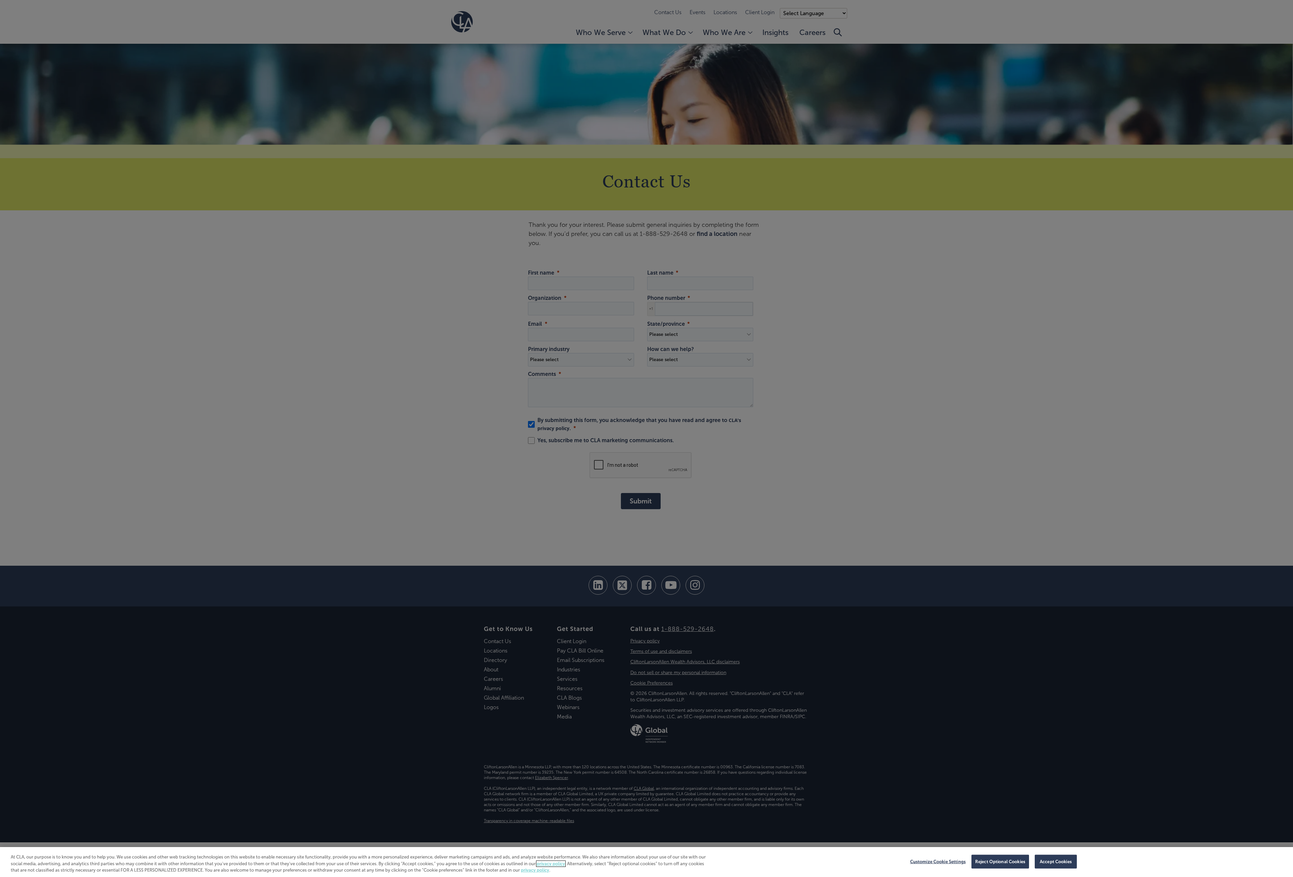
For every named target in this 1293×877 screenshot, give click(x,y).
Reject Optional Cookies (1000, 861)
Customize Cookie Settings (938, 861)
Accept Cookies (1056, 861)
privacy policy (551, 863)
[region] (646, 862)
